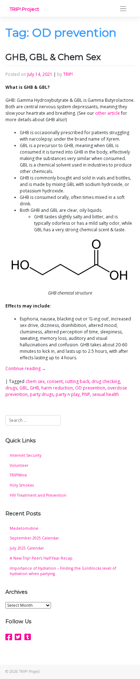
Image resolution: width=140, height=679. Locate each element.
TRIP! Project (24, 9)
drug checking (106, 381)
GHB (34, 388)
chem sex (35, 381)
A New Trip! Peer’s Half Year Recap (41, 558)
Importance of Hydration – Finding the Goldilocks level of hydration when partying (63, 571)
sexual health (105, 394)
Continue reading (25, 368)
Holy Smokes (22, 485)
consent (55, 381)
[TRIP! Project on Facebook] (8, 637)
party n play (68, 394)
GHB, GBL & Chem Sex (53, 57)
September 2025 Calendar (34, 538)
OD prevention (90, 388)
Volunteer (19, 465)
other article (107, 113)
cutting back (77, 381)
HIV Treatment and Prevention (38, 495)
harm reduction (57, 388)
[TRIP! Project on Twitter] (18, 637)
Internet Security (25, 455)
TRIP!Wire (18, 475)
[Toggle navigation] (123, 9)
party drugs (41, 394)
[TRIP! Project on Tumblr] (27, 637)
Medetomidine (24, 528)
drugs (11, 388)
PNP (86, 394)
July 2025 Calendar (27, 548)
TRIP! (68, 74)
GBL (23, 388)
